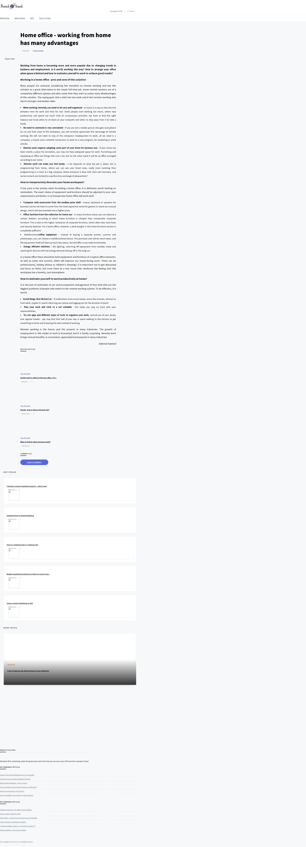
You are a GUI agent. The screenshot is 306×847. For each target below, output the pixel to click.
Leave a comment (34, 462)
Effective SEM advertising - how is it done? (13, 783)
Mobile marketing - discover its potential (13, 830)
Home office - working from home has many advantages (18, 818)
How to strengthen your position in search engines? (16, 795)
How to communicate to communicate (22, 545)
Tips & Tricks (45, 18)
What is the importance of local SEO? (12, 791)
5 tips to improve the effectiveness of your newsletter (17, 775)
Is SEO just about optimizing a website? (13, 822)
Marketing (4, 18)
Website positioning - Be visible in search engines (16, 810)
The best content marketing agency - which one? (27, 486)
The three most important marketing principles (15, 779)
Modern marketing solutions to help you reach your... (28, 574)
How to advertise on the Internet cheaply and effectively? (18, 787)
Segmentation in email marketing (20, 515)
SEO (32, 18)
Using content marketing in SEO (20, 603)
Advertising (19, 18)
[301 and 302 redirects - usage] (63, 692)
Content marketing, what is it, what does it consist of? (17, 826)
